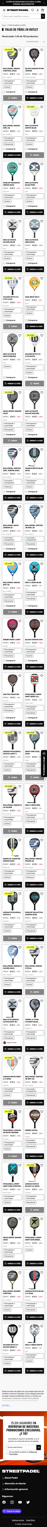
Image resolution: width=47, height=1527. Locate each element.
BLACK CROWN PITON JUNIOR (34, 70)
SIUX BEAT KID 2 (32, 297)
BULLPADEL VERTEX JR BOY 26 (34, 1078)
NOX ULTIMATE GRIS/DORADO (9, 355)
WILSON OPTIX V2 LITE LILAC (10, 298)
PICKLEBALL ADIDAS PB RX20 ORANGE (12, 1131)
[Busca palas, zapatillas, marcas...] (43, 16)
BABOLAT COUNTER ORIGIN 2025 (11, 860)
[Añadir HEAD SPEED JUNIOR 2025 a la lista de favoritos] (20, 1219)
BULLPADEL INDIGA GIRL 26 (11, 127)
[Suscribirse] (38, 1447)
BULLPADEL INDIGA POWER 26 (33, 860)
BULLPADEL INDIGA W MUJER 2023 (12, 967)
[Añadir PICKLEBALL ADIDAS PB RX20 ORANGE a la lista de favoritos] (20, 1111)
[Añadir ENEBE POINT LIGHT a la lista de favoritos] (20, 621)
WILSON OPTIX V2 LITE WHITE (32, 355)
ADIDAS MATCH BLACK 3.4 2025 (32, 1185)
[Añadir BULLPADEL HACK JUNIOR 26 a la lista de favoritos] (20, 507)
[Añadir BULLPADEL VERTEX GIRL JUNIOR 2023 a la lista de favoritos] (20, 449)
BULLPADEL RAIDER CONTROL (11, 1292)
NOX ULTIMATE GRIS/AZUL (31, 241)
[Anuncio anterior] (3, 3)
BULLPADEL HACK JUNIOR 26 (11, 526)
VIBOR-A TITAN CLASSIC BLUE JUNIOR (32, 1020)
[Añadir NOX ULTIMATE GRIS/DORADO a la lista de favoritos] (20, 335)
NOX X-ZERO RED (32, 805)
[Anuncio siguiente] (44, 3)
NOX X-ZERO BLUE (33, 582)
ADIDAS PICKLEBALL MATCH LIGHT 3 (12, 752)
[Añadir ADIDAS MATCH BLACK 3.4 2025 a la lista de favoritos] (42, 1165)
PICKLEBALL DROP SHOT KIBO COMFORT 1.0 (12, 1185)
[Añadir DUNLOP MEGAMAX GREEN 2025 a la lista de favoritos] (20, 164)
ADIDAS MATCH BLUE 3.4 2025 (34, 1292)
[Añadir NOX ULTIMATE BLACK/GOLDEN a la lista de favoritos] (42, 392)
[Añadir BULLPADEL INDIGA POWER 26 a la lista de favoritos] (42, 840)
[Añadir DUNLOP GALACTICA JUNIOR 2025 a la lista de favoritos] (42, 893)
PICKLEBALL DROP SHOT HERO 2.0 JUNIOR (33, 695)
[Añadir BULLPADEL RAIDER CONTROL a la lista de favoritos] (20, 1272)
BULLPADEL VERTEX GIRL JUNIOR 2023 (12, 469)
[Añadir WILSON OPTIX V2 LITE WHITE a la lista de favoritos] (42, 335)
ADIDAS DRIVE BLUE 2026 (34, 469)
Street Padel (27, 1524)
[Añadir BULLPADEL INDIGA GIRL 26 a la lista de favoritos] (20, 107)
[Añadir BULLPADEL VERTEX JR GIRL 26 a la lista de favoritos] (42, 507)
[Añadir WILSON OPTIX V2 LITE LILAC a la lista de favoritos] (20, 278)
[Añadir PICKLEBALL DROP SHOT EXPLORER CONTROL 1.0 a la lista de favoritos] (42, 1219)
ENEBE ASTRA (31, 1130)
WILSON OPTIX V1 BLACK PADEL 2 (10, 1346)
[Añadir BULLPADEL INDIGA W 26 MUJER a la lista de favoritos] (20, 786)
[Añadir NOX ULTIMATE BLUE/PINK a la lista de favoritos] (42, 164)
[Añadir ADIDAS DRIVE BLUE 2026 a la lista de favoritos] (42, 449)
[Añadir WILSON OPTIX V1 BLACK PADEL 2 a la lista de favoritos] (20, 1326)
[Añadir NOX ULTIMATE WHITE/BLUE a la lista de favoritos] (42, 107)
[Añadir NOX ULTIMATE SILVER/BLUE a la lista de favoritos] (20, 221)
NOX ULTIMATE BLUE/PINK (31, 184)
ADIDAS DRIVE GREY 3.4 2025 (12, 1078)
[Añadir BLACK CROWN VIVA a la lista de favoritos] (42, 621)
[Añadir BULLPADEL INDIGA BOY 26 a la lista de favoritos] (20, 564)
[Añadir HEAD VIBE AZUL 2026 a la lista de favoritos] (42, 733)
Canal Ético (30, 1520)
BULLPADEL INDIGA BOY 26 (11, 583)
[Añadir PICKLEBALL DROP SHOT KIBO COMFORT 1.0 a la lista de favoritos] (20, 1165)
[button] (12, 98)
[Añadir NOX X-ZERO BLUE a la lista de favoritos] (42, 564)
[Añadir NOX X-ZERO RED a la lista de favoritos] (42, 786)
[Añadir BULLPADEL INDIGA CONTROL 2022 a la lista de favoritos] (20, 50)
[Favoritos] (32, 10)
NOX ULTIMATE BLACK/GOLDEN (32, 412)
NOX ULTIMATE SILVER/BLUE (9, 241)
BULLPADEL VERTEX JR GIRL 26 (34, 526)
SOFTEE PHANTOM (11, 694)
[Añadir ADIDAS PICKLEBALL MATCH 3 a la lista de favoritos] (20, 893)
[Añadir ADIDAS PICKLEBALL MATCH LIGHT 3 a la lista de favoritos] (20, 733)
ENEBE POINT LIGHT (11, 639)
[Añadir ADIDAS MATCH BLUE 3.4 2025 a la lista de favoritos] (42, 1272)
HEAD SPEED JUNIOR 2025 (12, 1239)
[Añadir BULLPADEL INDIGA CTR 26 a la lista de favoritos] (42, 947)
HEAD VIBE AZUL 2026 (32, 752)
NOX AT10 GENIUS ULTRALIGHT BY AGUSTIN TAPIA (11, 1020)
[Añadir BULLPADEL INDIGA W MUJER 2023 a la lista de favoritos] (20, 947)
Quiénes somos (18, 1520)
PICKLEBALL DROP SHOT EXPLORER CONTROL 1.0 (33, 1239)
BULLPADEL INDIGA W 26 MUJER (12, 806)
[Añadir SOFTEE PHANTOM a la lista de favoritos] (20, 675)
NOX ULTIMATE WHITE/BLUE (31, 127)
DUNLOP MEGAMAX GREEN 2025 (11, 184)
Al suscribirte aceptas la (23, 1453)
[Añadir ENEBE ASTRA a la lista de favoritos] (42, 1111)
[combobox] (23, 16)
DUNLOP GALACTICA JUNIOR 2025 (34, 913)
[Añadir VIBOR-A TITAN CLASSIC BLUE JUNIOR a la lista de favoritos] (42, 1001)
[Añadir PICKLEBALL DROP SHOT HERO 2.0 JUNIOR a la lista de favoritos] (42, 675)
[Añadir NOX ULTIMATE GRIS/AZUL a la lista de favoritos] (42, 221)
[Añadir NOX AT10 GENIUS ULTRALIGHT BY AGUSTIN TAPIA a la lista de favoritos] (20, 1001)
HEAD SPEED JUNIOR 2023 (12, 412)
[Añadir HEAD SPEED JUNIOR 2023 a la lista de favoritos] (20, 392)
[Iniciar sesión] (37, 10)
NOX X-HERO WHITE (33, 1345)
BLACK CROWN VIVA (34, 639)
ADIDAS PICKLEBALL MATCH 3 (12, 913)
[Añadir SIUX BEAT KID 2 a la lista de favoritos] (42, 278)
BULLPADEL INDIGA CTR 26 (33, 967)
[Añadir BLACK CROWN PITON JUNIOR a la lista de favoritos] (42, 50)
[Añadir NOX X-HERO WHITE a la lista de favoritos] (42, 1326)
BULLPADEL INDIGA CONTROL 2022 (11, 70)
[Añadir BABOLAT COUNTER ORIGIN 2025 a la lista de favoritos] (20, 840)
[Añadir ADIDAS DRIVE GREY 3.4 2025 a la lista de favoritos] (20, 1058)
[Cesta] (42, 10)
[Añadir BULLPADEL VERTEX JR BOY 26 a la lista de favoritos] (42, 1058)
